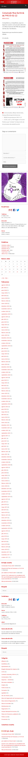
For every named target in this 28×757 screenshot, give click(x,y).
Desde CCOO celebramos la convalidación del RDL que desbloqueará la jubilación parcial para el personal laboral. (13, 577)
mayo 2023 (4, 382)
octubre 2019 (5, 494)
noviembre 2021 (5, 427)
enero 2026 (4, 303)
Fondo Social (4, 687)
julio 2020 (3, 470)
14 (2, 269)
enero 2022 (4, 422)
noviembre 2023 (5, 369)
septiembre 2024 (6, 345)
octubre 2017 (5, 557)
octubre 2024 (5, 343)
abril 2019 (4, 509)
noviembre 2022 (5, 398)
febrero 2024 (4, 361)
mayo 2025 (4, 324)
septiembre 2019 (6, 496)
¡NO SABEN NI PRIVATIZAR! (8, 572)
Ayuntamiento (5, 666)
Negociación (4, 708)
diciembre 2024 (5, 338)
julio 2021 (3, 438)
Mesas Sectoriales (18, 113)
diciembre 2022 (5, 396)
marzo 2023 (4, 388)
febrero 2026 (4, 301)
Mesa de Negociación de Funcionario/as (11, 698)
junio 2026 (4, 290)
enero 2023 (4, 393)
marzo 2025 (4, 330)
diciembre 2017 (5, 552)
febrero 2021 (4, 451)
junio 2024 (4, 351)
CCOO (3, 671)
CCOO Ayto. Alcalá (8, 731)
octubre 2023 (5, 372)
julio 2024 (3, 348)
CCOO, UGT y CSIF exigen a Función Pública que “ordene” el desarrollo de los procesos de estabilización (13, 122)
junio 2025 (4, 322)
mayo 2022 (4, 412)
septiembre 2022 (6, 404)
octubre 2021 (5, 430)
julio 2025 (3, 319)
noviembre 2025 (5, 308)
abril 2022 (4, 414)
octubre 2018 (5, 525)
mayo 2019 (4, 507)
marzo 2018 (4, 544)
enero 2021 (4, 454)
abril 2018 (4, 541)
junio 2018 (4, 536)
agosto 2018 (4, 531)
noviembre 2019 (5, 491)
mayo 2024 (4, 353)
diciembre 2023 (5, 367)
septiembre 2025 (6, 314)
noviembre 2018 (5, 523)
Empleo (3, 685)
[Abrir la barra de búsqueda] (26, 5)
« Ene (2, 278)
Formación (4, 690)
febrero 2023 (4, 390)
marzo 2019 (4, 512)
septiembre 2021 (6, 433)
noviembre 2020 (5, 459)
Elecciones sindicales (6, 682)
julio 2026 (3, 287)
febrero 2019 (4, 515)
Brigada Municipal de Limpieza (9, 669)
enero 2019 (4, 517)
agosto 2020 (4, 467)
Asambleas (4, 664)
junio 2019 (4, 504)
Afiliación (3, 661)
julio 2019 (3, 502)
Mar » (6, 278)
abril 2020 (4, 478)
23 (9, 271)
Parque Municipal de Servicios (11, 115)
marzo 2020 (4, 480)
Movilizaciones (5, 706)
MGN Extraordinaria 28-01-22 (13, 117)
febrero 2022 (4, 420)
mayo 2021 (4, 443)
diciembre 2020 (5, 457)
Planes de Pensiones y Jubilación (9, 714)
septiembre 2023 (6, 375)
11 (17, 266)
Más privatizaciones (6, 581)
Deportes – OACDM (6, 679)
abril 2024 (4, 356)
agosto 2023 (4, 377)
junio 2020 (4, 472)
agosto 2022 (4, 406)
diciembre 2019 (5, 488)
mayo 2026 (4, 293)
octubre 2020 (5, 462)
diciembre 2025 (5, 306)
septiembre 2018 (6, 528)
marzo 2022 (4, 417)
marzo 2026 (4, 298)
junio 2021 (4, 441)
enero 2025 (4, 335)
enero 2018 (4, 549)
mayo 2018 (4, 539)
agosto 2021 (4, 435)
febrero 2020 (4, 483)
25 (17, 271)
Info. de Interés (5, 695)
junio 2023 (4, 380)
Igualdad (3, 693)
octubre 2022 (5, 401)
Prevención (4, 719)
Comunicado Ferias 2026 (7, 565)
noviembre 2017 (5, 554)
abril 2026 (4, 295)
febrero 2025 (4, 332)
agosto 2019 (4, 499)
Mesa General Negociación (8, 701)
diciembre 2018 (5, 520)
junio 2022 (4, 409)
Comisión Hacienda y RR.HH (8, 674)
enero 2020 (4, 486)
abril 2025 (4, 327)
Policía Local (4, 716)
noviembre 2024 (5, 340)
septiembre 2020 (6, 465)
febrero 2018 (4, 546)
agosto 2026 (4, 285)
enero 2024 (4, 364)
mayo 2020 (4, 475)
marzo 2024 (4, 359)
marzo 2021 (4, 449)
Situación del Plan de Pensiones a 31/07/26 (12, 568)
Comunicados (8, 113)
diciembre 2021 (5, 425)
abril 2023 (4, 385)
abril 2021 (4, 446)
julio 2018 (3, 533)
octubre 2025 (5, 311)
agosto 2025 (4, 316)
